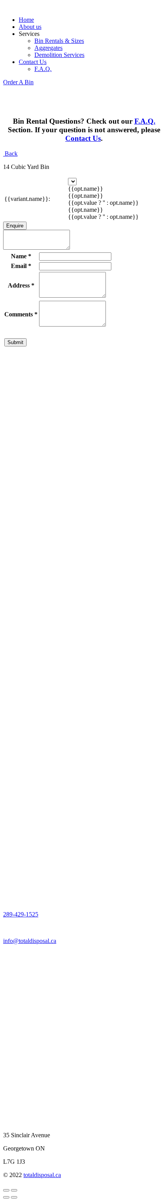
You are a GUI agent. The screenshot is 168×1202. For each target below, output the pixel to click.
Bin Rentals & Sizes (59, 40)
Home (26, 19)
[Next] (14, 1197)
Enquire (14, 226)
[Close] (6, 1190)
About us (30, 26)
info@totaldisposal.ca (29, 940)
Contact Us (32, 62)
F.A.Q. (43, 69)
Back (10, 153)
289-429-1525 (20, 914)
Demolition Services (59, 54)
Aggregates (48, 47)
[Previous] (6, 1197)
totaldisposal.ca (42, 1175)
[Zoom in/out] (14, 1190)
